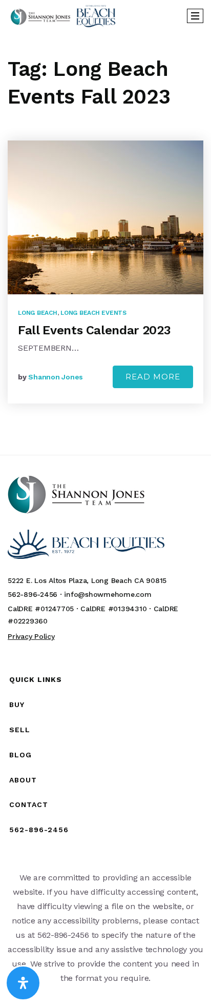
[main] (105, 243)
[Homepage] (63, 16)
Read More (152, 376)
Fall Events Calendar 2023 (94, 330)
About (23, 780)
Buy (17, 704)
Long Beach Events (93, 312)
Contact (28, 804)
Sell (19, 730)
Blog (20, 755)
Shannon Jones (55, 377)
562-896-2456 (39, 830)
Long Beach (37, 312)
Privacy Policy (31, 636)
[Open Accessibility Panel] (23, 983)
